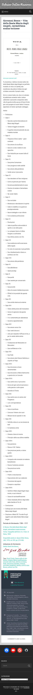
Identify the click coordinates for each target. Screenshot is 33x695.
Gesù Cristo (10, 558)
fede (4, 564)
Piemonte (22, 595)
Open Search (29, 11)
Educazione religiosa (13, 595)
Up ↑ (16, 691)
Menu (6, 12)
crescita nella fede (9, 562)
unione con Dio (12, 567)
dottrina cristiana (21, 562)
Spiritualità (10, 597)
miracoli (22, 564)
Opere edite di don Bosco (20, 607)
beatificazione (21, 560)
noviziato (6, 565)
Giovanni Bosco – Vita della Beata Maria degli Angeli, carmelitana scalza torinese (16, 24)
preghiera (13, 565)
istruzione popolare (13, 564)
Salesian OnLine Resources (16, 4)
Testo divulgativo (19, 597)
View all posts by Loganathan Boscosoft (17, 584)
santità (18, 565)
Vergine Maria (12, 560)
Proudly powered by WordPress (16, 686)
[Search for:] (16, 665)
